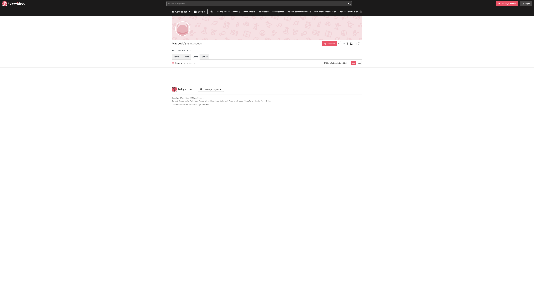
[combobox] (259, 3)
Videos (186, 56)
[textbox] (257, 3)
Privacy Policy (249, 101)
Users (195, 56)
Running (236, 11)
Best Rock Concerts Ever (325, 11)
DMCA (268, 101)
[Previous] (211, 11)
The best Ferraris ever (348, 11)
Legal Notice (220, 101)
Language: (211, 89)
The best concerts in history (299, 11)
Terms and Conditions (207, 101)
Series (201, 11)
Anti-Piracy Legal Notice (234, 101)
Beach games (278, 11)
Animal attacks (249, 11)
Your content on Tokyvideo (188, 101)
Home (176, 56)
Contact (175, 101)
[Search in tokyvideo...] (349, 3)
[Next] (361, 11)
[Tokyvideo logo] (13, 4)
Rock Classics (264, 11)
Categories (181, 11)
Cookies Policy (260, 101)
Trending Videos (223, 11)
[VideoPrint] (203, 105)
